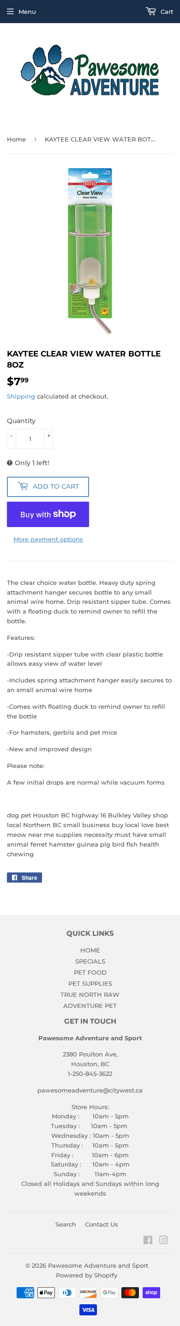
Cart (166, 11)
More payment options (48, 539)
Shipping (21, 396)
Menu (27, 11)
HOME (90, 950)
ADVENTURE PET (90, 1005)
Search (65, 1224)
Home (16, 139)
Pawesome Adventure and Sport (98, 1265)
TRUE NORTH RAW (90, 994)
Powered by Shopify (86, 1275)
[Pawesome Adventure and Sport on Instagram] (163, 1241)
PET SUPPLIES (90, 983)
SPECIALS (90, 961)
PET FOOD (90, 972)
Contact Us (101, 1224)
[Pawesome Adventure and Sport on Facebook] (148, 1241)
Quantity (21, 421)
